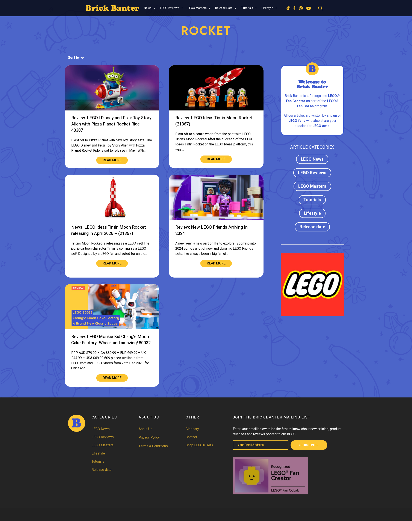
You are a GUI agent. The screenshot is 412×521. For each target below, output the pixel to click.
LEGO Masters (197, 8)
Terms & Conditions (153, 446)
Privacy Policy (149, 437)
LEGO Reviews (169, 8)
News (147, 8)
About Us (145, 429)
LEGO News (312, 159)
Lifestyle (267, 8)
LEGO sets (320, 125)
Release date (224, 8)
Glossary (192, 429)
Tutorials (247, 8)
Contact (191, 437)
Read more (112, 160)
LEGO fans (296, 120)
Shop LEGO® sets (199, 445)
